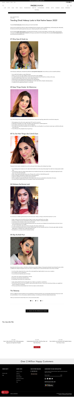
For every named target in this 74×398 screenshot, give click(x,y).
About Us (3, 2)
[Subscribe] (61, 375)
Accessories (41, 7)
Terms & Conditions (14, 393)
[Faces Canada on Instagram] (45, 378)
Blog (62, 7)
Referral (37, 9)
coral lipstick (22, 128)
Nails (21, 7)
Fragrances (27, 7)
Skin (17, 7)
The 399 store (18, 380)
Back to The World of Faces (38, 310)
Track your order (4, 373)
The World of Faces (16, 16)
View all (37, 347)
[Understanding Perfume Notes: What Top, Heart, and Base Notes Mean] (37, 332)
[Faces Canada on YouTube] (50, 378)
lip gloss (30, 228)
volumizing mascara (49, 80)
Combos (58, 7)
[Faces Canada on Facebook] (47, 378)
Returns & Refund (19, 376)
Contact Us (7, 2)
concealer (15, 272)
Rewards (68, 7)
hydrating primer (17, 168)
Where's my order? (19, 371)
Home (11, 16)
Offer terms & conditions (20, 378)
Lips (5, 7)
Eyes (9, 7)
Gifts (52, 7)
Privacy (12, 2)
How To (34, 7)
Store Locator (18, 375)
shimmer (14, 71)
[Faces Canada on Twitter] (52, 378)
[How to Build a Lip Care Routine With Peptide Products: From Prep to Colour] (60, 332)
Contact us (18, 373)
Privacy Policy (5, 393)
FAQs (3, 375)
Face (13, 7)
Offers (47, 7)
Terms (14, 2)
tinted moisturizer (33, 220)
